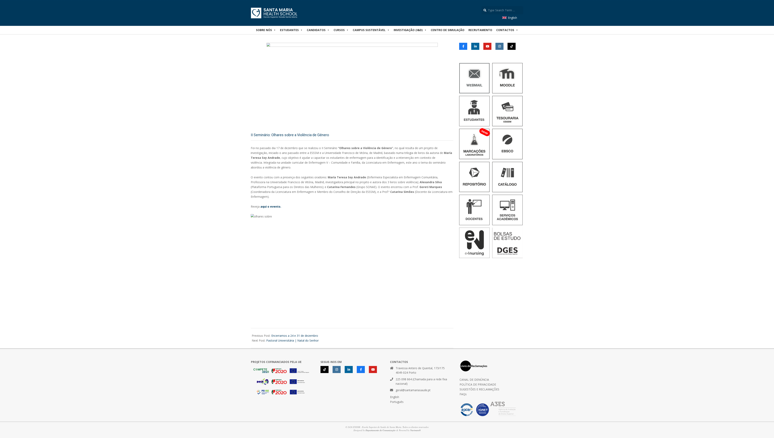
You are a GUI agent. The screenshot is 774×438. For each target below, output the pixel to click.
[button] (507, 30)
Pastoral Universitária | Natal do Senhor (292, 340)
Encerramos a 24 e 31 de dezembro (294, 336)
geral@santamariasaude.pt (413, 390)
